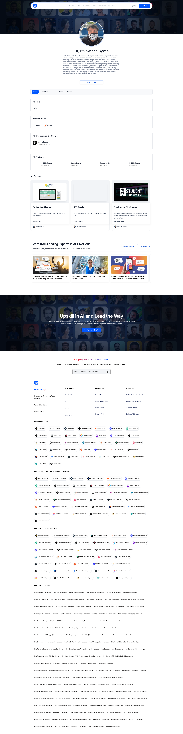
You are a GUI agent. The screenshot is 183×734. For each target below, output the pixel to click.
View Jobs (68, 402)
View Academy (144, 246)
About (35, 92)
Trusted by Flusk (131, 408)
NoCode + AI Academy (133, 401)
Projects (70, 92)
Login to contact (91, 82)
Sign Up (133, 6)
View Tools (68, 415)
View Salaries (99, 408)
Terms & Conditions (40, 405)
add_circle (108, 372)
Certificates (46, 92)
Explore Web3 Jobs (132, 414)
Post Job (98, 395)
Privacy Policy (39, 411)
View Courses (128, 246)
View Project (38, 221)
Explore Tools (99, 414)
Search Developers (101, 401)
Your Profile (68, 395)
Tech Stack (59, 92)
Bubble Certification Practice (135, 395)
